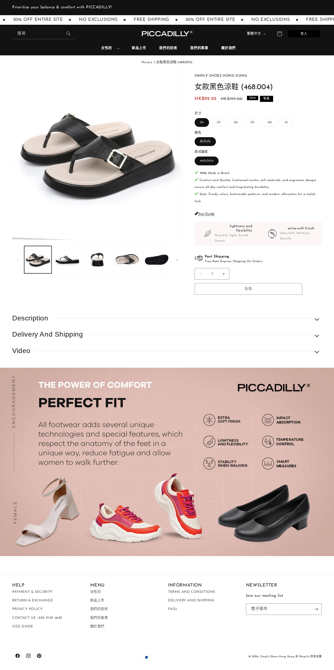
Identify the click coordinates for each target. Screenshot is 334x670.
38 (237, 123)
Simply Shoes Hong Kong (277, 656)
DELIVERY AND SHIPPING (191, 600)
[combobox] (43, 33)
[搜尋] (68, 33)
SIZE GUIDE (22, 626)
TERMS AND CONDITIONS (191, 592)
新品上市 (97, 600)
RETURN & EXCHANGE (32, 600)
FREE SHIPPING (143, 20)
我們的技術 (99, 609)
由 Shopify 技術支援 (308, 656)
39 (254, 123)
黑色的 (207, 142)
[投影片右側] (177, 259)
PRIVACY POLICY (27, 609)
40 (271, 123)
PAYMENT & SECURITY (32, 592)
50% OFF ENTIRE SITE (202, 20)
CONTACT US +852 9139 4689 (37, 618)
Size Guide (206, 214)
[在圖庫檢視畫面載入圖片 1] (38, 259)
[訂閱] (316, 609)
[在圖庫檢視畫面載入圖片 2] (67, 259)
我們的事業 (99, 618)
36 (203, 123)
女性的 (106, 48)
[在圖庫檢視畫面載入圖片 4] (127, 259)
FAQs (172, 609)
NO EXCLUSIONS (90, 20)
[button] (108, 48)
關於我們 (97, 626)
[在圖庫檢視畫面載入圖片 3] (97, 259)
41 (288, 123)
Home (147, 62)
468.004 (208, 162)
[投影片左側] (17, 259)
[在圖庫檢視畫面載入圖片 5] (157, 259)
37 (220, 123)
